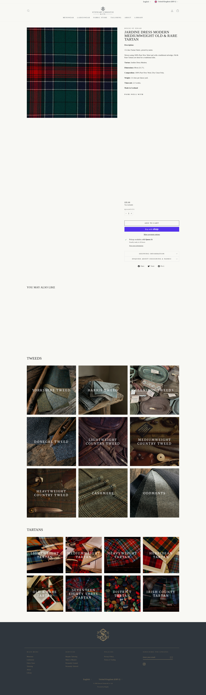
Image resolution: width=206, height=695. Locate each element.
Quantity (129, 209)
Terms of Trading (110, 660)
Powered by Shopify (103, 687)
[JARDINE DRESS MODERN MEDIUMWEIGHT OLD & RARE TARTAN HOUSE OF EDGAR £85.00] (129, 145)
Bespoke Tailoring (71, 656)
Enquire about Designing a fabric (152, 259)
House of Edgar (133, 28)
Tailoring (116, 17)
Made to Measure (71, 660)
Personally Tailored (72, 666)
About (128, 17)
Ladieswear (83, 17)
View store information (136, 246)
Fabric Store (100, 17)
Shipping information (152, 254)
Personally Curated (72, 663)
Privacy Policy (109, 656)
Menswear (68, 17)
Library (139, 17)
